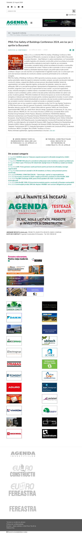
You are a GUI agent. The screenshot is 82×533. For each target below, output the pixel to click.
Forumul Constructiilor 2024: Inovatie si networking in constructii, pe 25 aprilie (58, 142)
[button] (71, 15)
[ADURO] (22, 387)
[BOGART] (59, 23)
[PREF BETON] (25, 269)
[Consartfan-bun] (58, 375)
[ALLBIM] (25, 280)
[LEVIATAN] (58, 398)
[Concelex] (25, 291)
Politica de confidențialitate (15, 524)
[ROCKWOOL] (22, 433)
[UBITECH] (58, 341)
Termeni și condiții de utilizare (15, 522)
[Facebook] (8, 7)
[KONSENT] (22, 375)
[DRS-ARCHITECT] (58, 421)
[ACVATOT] (58, 352)
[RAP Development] (58, 387)
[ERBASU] (22, 341)
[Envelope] (22, 7)
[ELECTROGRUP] (22, 352)
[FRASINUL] (22, 329)
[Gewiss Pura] (22, 398)
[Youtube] (19, 7)
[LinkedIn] (73, 50)
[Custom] (15, 7)
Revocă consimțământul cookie (17, 532)
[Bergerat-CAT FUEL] (58, 317)
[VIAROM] (22, 410)
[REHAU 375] (25, 258)
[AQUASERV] (58, 410)
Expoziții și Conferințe (17, 50)
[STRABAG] (22, 364)
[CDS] (58, 306)
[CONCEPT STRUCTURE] (22, 422)
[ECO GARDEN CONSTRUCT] (22, 306)
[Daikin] (22, 317)
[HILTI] (25, 247)
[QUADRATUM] (58, 433)
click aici (52, 131)
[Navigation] (35, 23)
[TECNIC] (58, 329)
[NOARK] (58, 364)
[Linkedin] (11, 7)
